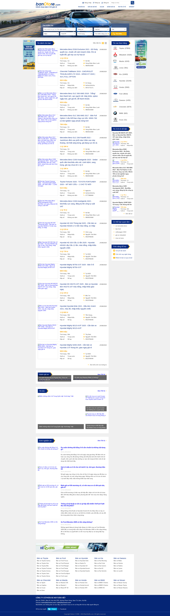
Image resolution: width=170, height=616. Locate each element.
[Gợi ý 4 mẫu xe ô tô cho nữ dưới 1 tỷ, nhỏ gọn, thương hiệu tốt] (48, 470)
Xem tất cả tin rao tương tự (98, 365)
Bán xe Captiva (41, 585)
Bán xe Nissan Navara (121, 588)
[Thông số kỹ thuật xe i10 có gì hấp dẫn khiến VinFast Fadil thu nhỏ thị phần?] (48, 507)
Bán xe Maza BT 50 (62, 588)
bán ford (118, 229)
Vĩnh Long (88, 232)
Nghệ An (88, 190)
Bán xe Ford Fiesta (62, 568)
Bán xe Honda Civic (81, 582)
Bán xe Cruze (41, 588)
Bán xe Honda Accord (82, 585)
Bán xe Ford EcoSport (63, 573)
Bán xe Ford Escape (62, 571)
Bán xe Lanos (118, 568)
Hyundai (122, 81)
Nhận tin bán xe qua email (124, 258)
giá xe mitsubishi (120, 235)
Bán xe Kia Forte (99, 563)
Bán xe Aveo (41, 590)
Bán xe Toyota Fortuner (44, 568)
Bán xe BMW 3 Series (101, 582)
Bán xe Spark (41, 582)
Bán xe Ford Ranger (62, 566)
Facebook (63, 609)
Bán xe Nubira (118, 566)
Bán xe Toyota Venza (43, 576)
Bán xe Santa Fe (80, 563)
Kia (120, 74)
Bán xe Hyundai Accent (82, 568)
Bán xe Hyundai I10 (81, 566)
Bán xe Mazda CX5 (62, 582)
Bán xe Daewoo (120, 558)
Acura (121, 120)
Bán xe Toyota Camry (43, 560)
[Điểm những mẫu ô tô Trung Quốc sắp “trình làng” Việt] (55, 396)
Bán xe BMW (99, 580)
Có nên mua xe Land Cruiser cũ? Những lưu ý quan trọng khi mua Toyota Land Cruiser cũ (95, 409)
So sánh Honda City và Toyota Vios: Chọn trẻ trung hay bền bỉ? (53, 378)
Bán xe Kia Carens (100, 566)
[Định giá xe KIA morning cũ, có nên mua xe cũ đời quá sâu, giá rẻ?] (48, 488)
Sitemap (131, 6)
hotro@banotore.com (48, 602)
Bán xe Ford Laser (62, 576)
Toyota (121, 48)
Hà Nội (87, 61)
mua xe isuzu (119, 238)
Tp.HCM (88, 254)
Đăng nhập (88, 2)
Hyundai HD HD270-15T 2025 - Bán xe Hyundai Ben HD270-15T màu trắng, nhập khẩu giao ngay (79, 286)
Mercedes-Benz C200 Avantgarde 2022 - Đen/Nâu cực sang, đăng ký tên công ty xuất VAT (77, 203)
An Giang (88, 83)
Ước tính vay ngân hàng (123, 254)
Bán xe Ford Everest (62, 563)
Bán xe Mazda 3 (61, 585)
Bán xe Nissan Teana (120, 585)
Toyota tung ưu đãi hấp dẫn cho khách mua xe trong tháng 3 (95, 426)
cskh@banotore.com (64, 602)
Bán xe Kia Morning (100, 560)
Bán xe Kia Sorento (100, 571)
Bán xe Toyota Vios (43, 563)
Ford (121, 94)
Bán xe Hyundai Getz (81, 560)
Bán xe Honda (80, 580)
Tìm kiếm (119, 33)
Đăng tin (106, 2)
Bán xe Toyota (42, 558)
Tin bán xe (81, 6)
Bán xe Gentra (118, 563)
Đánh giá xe (111, 6)
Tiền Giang (88, 315)
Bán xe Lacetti (118, 571)
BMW (121, 113)
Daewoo (122, 100)
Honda (121, 87)
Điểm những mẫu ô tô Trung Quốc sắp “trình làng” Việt (56, 426)
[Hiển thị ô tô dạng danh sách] (103, 43)
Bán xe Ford (61, 558)
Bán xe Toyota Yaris (43, 573)
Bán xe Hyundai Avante (82, 571)
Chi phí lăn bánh (121, 250)
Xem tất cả (128, 213)
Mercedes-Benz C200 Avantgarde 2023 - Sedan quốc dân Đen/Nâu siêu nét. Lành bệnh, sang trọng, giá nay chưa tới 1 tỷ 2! (79, 162)
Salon (102, 6)
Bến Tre (87, 295)
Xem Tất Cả (102, 374)
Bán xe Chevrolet (43, 580)
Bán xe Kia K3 (98, 568)
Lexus (121, 68)
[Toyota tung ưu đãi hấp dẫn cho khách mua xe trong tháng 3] (96, 415)
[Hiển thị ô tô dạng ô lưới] (106, 43)
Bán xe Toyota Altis (43, 566)
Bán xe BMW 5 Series (101, 585)
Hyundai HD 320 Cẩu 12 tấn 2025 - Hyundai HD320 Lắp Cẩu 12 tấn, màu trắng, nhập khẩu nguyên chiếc (78, 245)
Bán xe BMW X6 (99, 588)
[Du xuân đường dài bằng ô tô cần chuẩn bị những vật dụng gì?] (48, 449)
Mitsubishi (123, 55)
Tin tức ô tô (122, 6)
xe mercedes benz (121, 226)
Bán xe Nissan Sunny (120, 582)
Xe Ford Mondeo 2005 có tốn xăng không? (77, 522)
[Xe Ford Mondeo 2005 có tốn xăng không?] (48, 523)
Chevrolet (122, 107)
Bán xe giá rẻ (92, 6)
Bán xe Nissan (119, 580)
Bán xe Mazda (61, 580)
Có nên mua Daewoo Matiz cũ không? (86, 377)
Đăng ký (97, 2)
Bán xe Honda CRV (81, 588)
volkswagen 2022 (120, 232)
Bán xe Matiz (118, 560)
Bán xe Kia (98, 558)
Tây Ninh (88, 334)
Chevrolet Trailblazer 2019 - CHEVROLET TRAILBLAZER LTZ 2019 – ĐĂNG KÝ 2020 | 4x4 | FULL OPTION (77, 74)
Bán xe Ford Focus (62, 560)
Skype (54, 609)
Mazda (121, 61)
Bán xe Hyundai (81, 558)
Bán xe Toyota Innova (43, 571)
